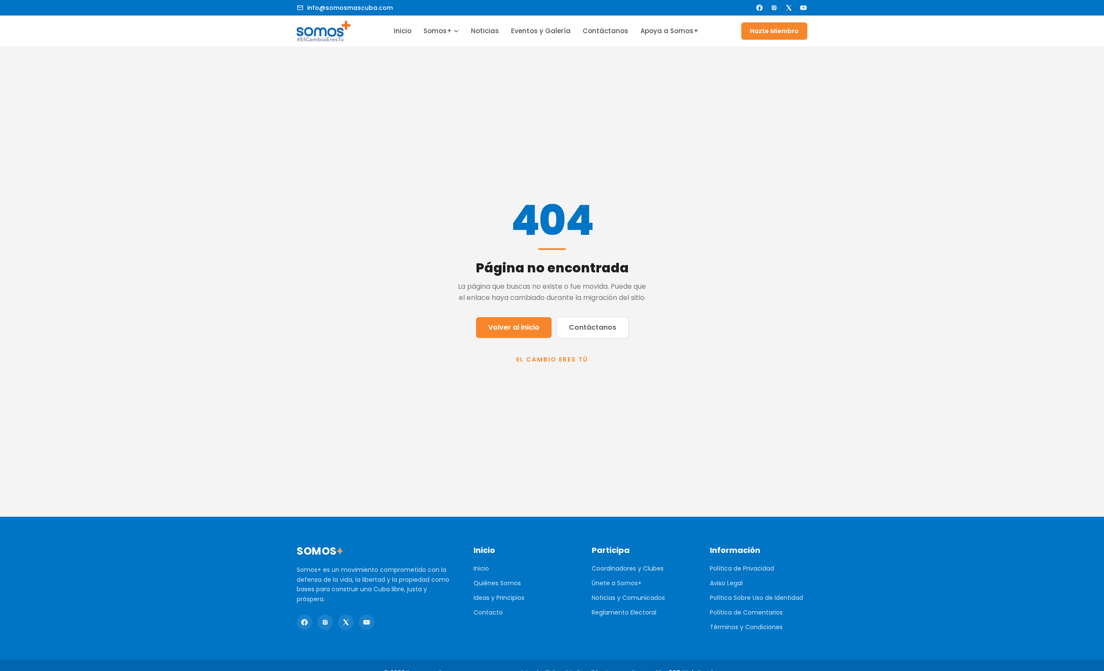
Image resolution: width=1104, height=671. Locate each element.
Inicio (402, 30)
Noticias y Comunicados (628, 597)
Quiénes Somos (497, 583)
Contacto (488, 612)
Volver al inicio (513, 327)
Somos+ (437, 30)
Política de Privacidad (742, 568)
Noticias (485, 30)
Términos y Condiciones (746, 627)
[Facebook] (759, 8)
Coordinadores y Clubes (628, 568)
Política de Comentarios (746, 612)
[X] (789, 8)
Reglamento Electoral (624, 612)
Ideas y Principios (499, 597)
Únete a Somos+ (617, 583)
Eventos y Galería (541, 30)
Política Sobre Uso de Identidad (756, 597)
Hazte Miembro (774, 31)
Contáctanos (605, 30)
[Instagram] (774, 8)
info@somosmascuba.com (350, 7)
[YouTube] (803, 8)
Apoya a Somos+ (669, 30)
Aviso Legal (726, 583)
